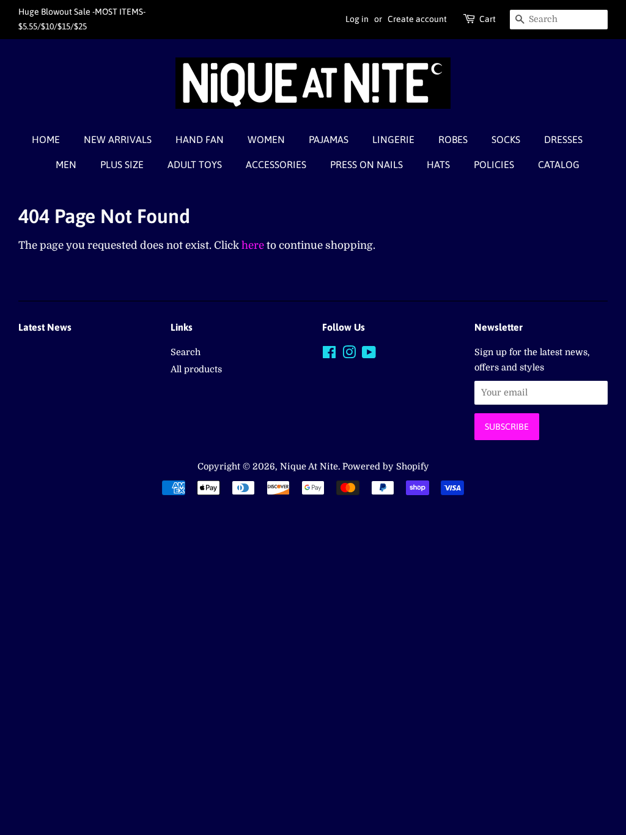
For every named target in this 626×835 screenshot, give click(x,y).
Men (66, 164)
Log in (357, 19)
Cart (487, 19)
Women (266, 139)
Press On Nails (366, 164)
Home (46, 139)
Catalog (559, 164)
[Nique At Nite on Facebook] (329, 354)
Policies (494, 164)
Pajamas (328, 139)
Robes (453, 139)
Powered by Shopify (385, 466)
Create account (417, 19)
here (252, 245)
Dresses (563, 139)
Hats (438, 164)
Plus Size (122, 164)
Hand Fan (199, 139)
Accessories (276, 164)
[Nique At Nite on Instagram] (349, 354)
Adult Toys (195, 164)
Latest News (45, 327)
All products (196, 369)
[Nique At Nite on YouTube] (369, 354)
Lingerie (393, 139)
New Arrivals (118, 139)
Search (186, 352)
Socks (506, 139)
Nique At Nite (309, 466)
